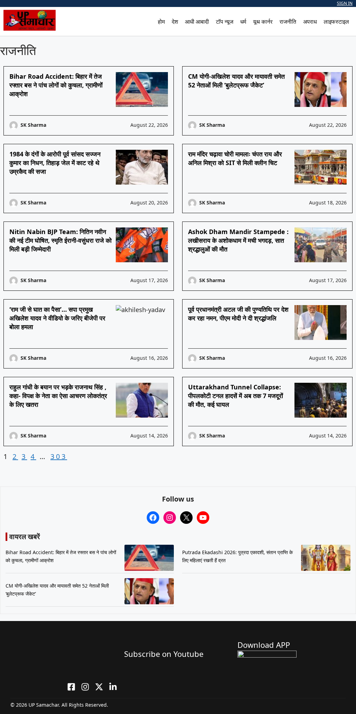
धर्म (243, 21)
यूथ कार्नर (263, 21)
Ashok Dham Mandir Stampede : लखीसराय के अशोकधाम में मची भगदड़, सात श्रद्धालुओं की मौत (238, 240)
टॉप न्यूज (224, 21)
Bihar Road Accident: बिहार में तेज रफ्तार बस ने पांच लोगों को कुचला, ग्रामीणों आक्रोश (56, 85)
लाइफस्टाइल (336, 21)
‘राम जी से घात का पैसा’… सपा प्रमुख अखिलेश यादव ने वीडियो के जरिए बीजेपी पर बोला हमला (57, 318)
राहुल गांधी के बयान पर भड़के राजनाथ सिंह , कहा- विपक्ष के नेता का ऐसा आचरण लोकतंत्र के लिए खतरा (58, 396)
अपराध (310, 21)
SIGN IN (345, 3)
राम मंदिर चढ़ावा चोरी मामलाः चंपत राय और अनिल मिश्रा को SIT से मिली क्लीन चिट (235, 158)
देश (175, 21)
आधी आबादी (197, 21)
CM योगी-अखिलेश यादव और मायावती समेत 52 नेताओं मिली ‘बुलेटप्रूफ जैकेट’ (236, 80)
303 (58, 456)
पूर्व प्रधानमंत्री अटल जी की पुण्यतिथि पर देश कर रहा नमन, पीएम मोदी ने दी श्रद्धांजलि (238, 313)
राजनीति (288, 21)
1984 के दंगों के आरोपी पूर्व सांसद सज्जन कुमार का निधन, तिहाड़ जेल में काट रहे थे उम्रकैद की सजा (54, 163)
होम (161, 21)
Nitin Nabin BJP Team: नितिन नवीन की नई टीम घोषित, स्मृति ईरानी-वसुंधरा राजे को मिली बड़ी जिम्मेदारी (60, 240)
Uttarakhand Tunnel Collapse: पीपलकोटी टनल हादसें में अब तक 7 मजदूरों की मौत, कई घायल (235, 396)
